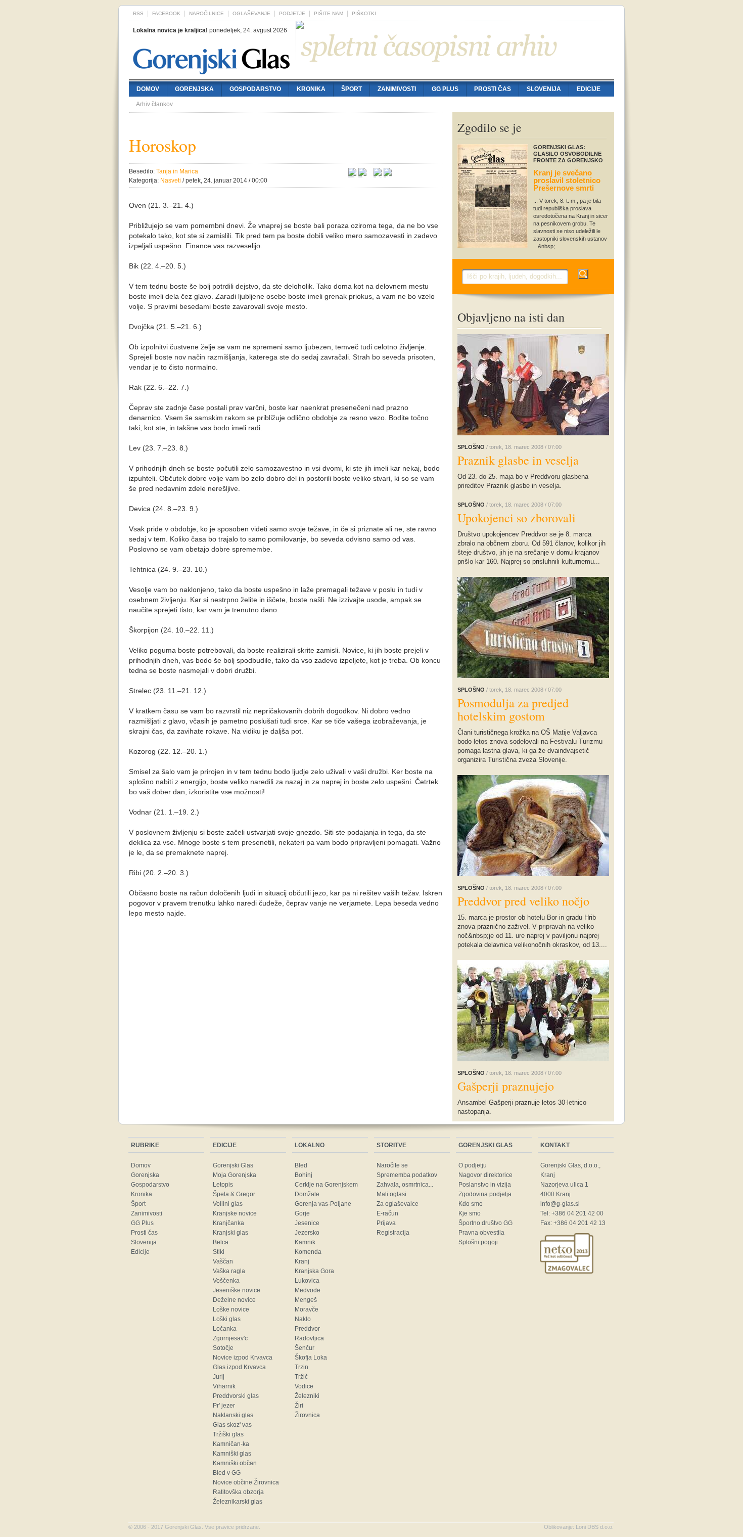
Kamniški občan (235, 1463)
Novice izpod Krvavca (242, 1357)
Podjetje (292, 13)
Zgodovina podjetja (485, 1194)
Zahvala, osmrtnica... (405, 1184)
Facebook (166, 13)
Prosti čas (492, 89)
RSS (138, 13)
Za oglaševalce (398, 1203)
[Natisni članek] (388, 173)
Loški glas (227, 1319)
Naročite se (392, 1165)
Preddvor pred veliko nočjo (523, 901)
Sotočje (223, 1347)
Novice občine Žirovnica (246, 1482)
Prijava (386, 1223)
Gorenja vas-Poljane (323, 1203)
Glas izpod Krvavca (239, 1367)
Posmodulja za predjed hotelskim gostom (513, 709)
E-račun (387, 1213)
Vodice (304, 1386)
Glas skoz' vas (232, 1424)
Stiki (218, 1251)
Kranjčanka (228, 1223)
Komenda (308, 1251)
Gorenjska (194, 89)
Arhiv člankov (154, 104)
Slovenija (544, 89)
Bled (301, 1165)
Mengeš (306, 1299)
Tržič (301, 1376)
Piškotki (364, 13)
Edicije (588, 89)
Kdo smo (470, 1203)
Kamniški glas (232, 1453)
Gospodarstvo (255, 89)
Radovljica (309, 1338)
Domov (147, 89)
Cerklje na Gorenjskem (326, 1184)
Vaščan (223, 1261)
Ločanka (225, 1328)
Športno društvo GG (485, 1223)
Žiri (299, 1405)
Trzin (301, 1367)
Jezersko (307, 1232)
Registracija (393, 1232)
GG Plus (445, 89)
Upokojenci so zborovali (516, 518)
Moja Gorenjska (234, 1175)
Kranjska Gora (314, 1271)
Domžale (307, 1194)
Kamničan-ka (231, 1444)
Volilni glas (228, 1203)
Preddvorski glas (236, 1395)
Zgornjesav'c (230, 1338)
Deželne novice (234, 1299)
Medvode (307, 1290)
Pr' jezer (224, 1405)
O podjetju (472, 1165)
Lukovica (307, 1280)
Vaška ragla (229, 1271)
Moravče (306, 1309)
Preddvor (307, 1328)
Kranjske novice (235, 1213)
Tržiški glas (228, 1434)
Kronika (311, 89)
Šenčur (304, 1347)
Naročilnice (206, 13)
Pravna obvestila (481, 1232)
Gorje (302, 1213)
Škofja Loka (311, 1357)
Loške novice (231, 1309)
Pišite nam (328, 13)
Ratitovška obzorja (238, 1492)
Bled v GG (227, 1472)
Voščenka (226, 1280)
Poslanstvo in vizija (484, 1184)
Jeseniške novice (236, 1290)
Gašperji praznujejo (505, 1086)
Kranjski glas (230, 1232)
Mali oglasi (391, 1194)
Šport (351, 89)
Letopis (223, 1184)
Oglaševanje (251, 13)
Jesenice (307, 1223)
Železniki (307, 1395)
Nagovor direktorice (485, 1175)
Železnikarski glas (237, 1501)
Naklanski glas (233, 1415)
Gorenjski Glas (233, 1165)
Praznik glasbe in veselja (518, 460)
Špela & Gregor (234, 1194)
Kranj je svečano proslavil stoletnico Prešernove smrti (566, 180)
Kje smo (469, 1213)
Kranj (302, 1261)
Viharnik (224, 1386)
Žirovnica (307, 1415)
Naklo (303, 1319)
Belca (220, 1242)
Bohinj (303, 1175)
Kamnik (305, 1242)
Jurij (218, 1376)
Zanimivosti (397, 89)
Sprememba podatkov (407, 1175)
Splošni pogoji (478, 1242)
